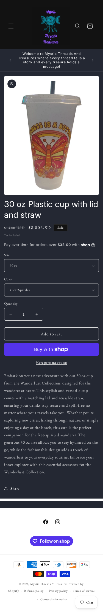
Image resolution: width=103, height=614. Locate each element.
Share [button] (15, 488)
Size (7, 255)
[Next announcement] (93, 60)
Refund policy (34, 591)
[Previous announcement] (10, 60)
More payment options (51, 362)
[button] (11, 26)
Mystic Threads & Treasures (49, 584)
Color (8, 279)
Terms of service (83, 591)
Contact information (54, 599)
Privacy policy (58, 591)
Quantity (11, 303)
